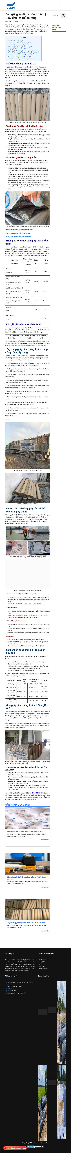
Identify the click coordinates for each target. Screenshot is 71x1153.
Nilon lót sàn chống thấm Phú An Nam (18, 233)
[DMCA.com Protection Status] (35, 1147)
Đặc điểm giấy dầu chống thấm (18, 45)
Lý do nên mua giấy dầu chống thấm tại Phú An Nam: (24, 59)
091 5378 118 (36, 793)
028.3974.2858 (12, 988)
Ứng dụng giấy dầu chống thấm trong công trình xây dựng (23, 51)
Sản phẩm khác (43, 968)
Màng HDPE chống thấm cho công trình (18, 236)
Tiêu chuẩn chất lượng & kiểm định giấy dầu (19, 55)
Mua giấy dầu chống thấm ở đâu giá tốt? (18, 57)
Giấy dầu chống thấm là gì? (14, 41)
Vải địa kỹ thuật (43, 959)
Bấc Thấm (42, 966)
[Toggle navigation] (63, 5)
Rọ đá (40, 964)
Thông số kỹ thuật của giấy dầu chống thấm (19, 47)
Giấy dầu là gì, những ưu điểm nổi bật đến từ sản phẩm (26, 923)
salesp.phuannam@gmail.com (16, 993)
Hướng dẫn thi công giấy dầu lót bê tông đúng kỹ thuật (22, 53)
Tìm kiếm (63, 15)
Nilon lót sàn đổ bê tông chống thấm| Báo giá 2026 (25, 831)
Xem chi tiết (45, 840)
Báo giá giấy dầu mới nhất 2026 (16, 49)
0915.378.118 (40, 343)
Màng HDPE (42, 962)
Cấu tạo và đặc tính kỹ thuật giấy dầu (20, 43)
